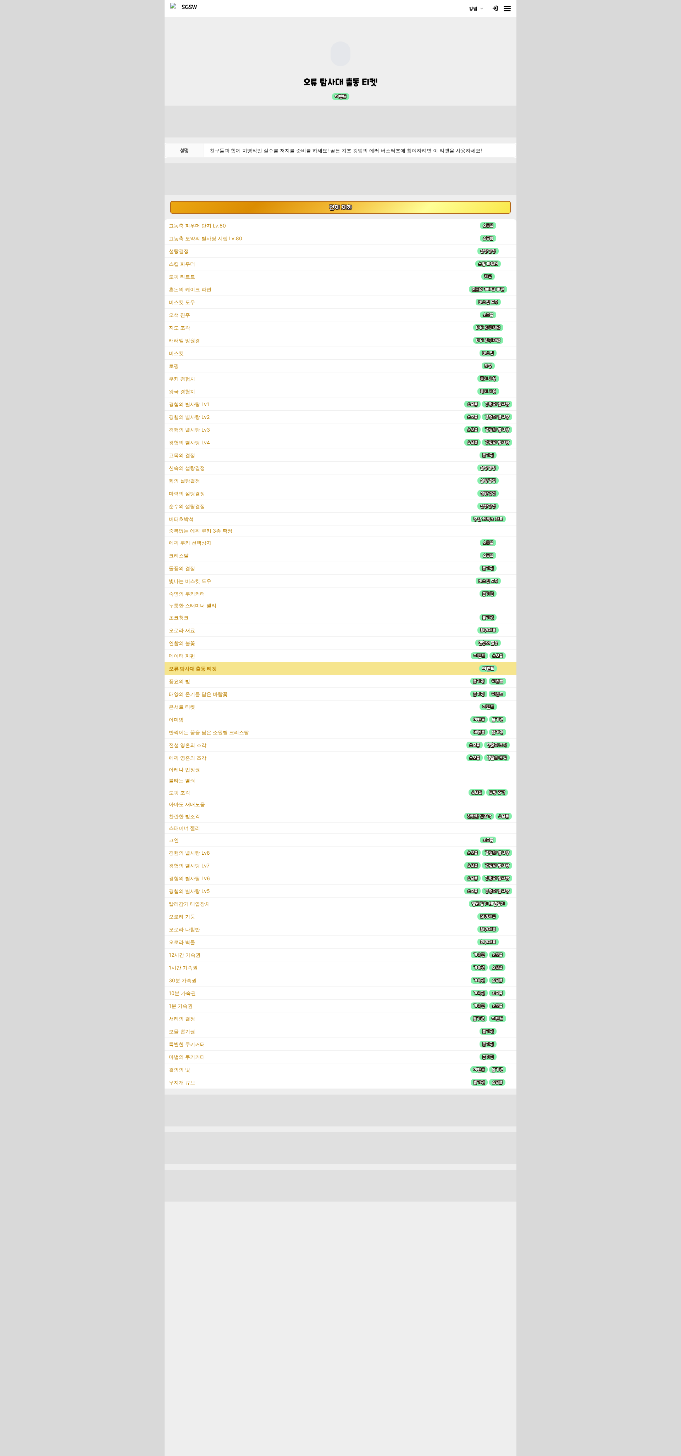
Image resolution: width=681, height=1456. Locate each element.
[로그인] (495, 8)
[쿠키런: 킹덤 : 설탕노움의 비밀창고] (186, 8)
